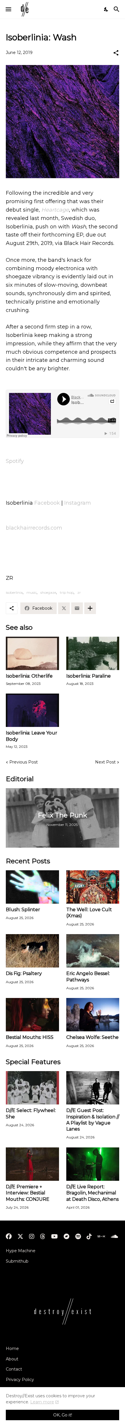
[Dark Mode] (106, 9)
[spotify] (78, 1236)
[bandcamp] (66, 1236)
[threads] (42, 1236)
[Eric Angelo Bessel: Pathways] (92, 950)
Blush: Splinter (23, 909)
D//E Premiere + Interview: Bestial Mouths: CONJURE (27, 1193)
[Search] (117, 9)
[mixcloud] (101, 1236)
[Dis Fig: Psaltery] (32, 950)
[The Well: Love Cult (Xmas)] (92, 887)
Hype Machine (20, 1250)
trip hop (67, 592)
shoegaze (48, 592)
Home (12, 1348)
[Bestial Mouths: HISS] (32, 1014)
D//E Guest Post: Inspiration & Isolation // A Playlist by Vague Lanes (92, 1120)
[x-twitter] (20, 1236)
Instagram (77, 503)
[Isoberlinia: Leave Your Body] (32, 710)
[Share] (116, 53)
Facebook (47, 503)
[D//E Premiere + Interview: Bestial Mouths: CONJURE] (32, 1164)
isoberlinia (14, 592)
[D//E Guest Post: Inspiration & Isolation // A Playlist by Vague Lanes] (92, 1087)
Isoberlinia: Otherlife (29, 676)
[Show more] (90, 608)
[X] (64, 608)
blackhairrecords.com (34, 528)
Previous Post (23, 762)
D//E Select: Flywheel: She (31, 1113)
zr (79, 592)
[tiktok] (89, 1236)
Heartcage (55, 210)
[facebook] (9, 1236)
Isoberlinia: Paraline (88, 676)
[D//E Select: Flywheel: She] (32, 1087)
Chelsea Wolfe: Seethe (92, 1037)
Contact (14, 1369)
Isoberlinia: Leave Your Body (31, 736)
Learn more (42, 1402)
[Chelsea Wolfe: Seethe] (92, 1014)
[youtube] (54, 1236)
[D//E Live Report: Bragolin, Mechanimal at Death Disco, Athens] (92, 1164)
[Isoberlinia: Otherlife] (32, 653)
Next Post (105, 762)
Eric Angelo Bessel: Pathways (88, 976)
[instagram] (31, 1236)
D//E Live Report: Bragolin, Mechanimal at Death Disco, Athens (92, 1193)
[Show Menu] (8, 9)
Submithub (17, 1261)
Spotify (15, 461)
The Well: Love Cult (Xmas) (89, 912)
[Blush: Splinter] (32, 887)
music (31, 592)
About (12, 1359)
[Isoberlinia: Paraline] (92, 653)
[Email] (77, 608)
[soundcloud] (114, 1236)
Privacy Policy (20, 1379)
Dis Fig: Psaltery (24, 973)
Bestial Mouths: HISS (29, 1037)
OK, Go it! (62, 1415)
